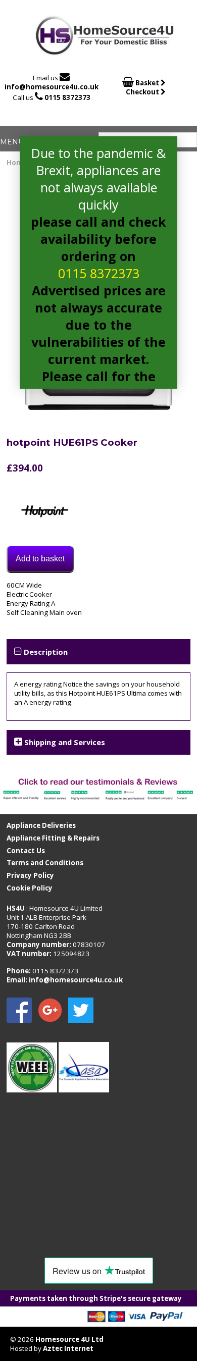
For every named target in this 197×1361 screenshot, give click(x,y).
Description (46, 652)
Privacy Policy (30, 875)
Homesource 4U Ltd (69, 1339)
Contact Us (26, 850)
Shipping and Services (64, 742)
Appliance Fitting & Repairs (53, 838)
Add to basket (40, 558)
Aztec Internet (68, 1348)
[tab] (98, 651)
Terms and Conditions (45, 862)
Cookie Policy (30, 888)
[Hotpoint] (44, 513)
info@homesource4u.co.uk (51, 86)
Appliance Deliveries (41, 825)
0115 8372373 (67, 97)
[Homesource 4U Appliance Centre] (104, 51)
